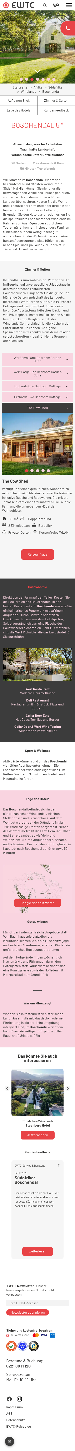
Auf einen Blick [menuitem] (19, 100)
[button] (21, 79)
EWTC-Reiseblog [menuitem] (18, 1426)
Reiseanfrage (38, 554)
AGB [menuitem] (9, 1413)
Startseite (20, 87)
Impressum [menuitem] (14, 1407)
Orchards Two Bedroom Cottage (37, 397)
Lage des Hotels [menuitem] (18, 110)
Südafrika (55, 87)
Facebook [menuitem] (9, 1399)
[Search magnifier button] (45, 5)
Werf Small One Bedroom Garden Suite (37, 359)
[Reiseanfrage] (59, 5)
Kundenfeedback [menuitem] (56, 110)
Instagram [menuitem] (19, 1399)
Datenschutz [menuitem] (15, 1420)
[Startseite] (18, 5)
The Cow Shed (37, 408)
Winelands (28, 91)
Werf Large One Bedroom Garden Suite (38, 373)
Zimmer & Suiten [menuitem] (56, 100)
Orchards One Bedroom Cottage (37, 386)
